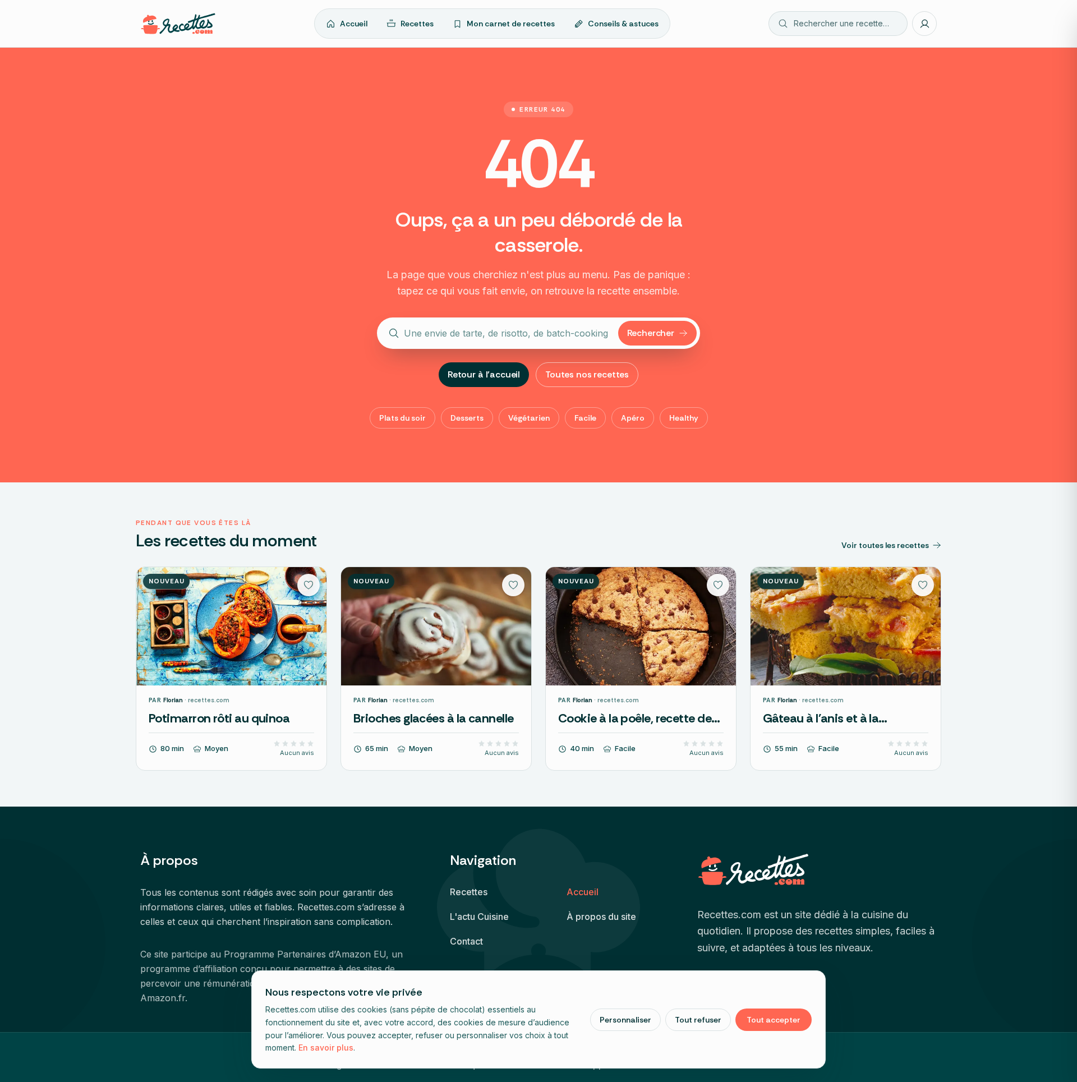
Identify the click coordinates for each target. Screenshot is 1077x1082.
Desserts (467, 418)
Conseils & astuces (623, 24)
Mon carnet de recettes (511, 24)
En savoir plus (325, 1047)
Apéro (633, 418)
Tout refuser (698, 1020)
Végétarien (529, 418)
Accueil (353, 24)
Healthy (683, 418)
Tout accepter (773, 1020)
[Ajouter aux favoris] (308, 585)
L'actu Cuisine (479, 916)
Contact (466, 941)
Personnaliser (625, 1020)
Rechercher (650, 333)
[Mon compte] (924, 23)
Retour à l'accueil (484, 374)
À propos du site (601, 916)
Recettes (417, 24)
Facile (585, 418)
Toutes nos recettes (587, 374)
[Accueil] (178, 23)
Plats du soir (402, 418)
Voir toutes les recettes (885, 545)
